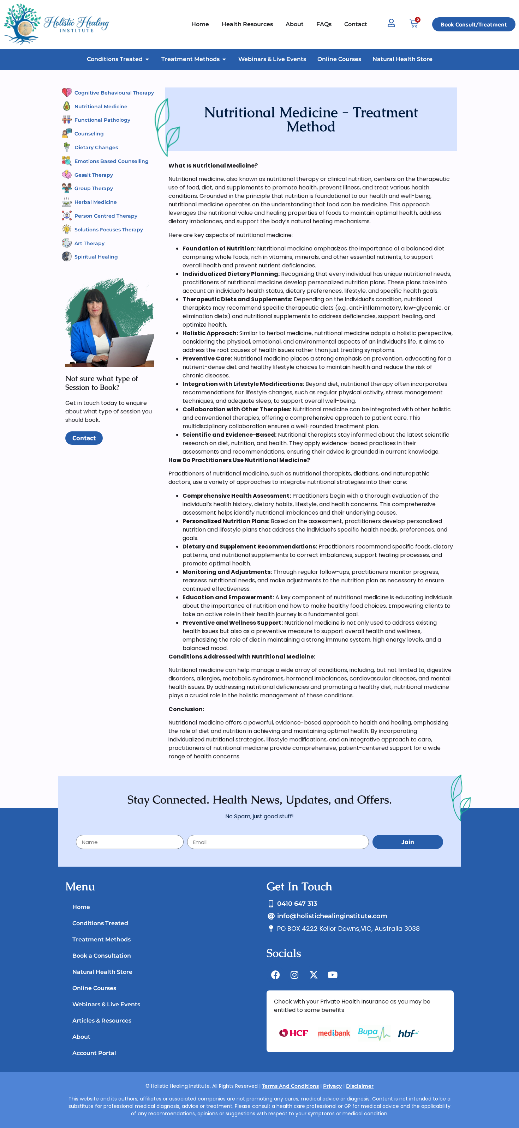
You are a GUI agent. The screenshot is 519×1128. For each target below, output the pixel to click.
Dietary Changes (96, 147)
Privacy (332, 1086)
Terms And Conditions (290, 1086)
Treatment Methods (101, 939)
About (81, 1036)
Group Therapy (93, 188)
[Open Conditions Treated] (147, 59)
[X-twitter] (313, 974)
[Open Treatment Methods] (224, 59)
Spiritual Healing (96, 257)
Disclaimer (360, 1086)
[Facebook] (275, 974)
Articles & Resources (101, 1020)
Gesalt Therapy (93, 175)
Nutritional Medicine (100, 106)
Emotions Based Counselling (111, 161)
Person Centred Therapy (105, 216)
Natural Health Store (102, 972)
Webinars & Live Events (106, 1004)
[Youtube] (332, 974)
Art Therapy (89, 243)
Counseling (89, 134)
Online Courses (94, 988)
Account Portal (94, 1053)
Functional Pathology (102, 120)
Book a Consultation (101, 955)
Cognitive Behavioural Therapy (114, 93)
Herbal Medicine (95, 202)
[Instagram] (294, 974)
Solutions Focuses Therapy (108, 229)
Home (81, 907)
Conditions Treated (100, 923)
